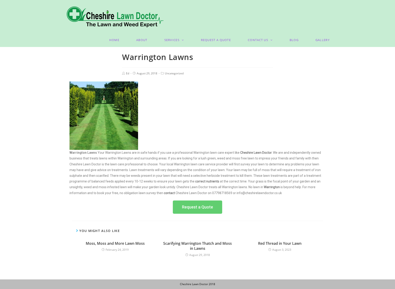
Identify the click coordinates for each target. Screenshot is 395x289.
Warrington (272, 187)
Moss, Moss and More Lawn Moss (115, 243)
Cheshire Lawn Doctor (256, 152)
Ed (127, 73)
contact (170, 193)
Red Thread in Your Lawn (280, 243)
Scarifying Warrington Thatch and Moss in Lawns (197, 246)
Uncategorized (174, 73)
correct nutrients (207, 181)
